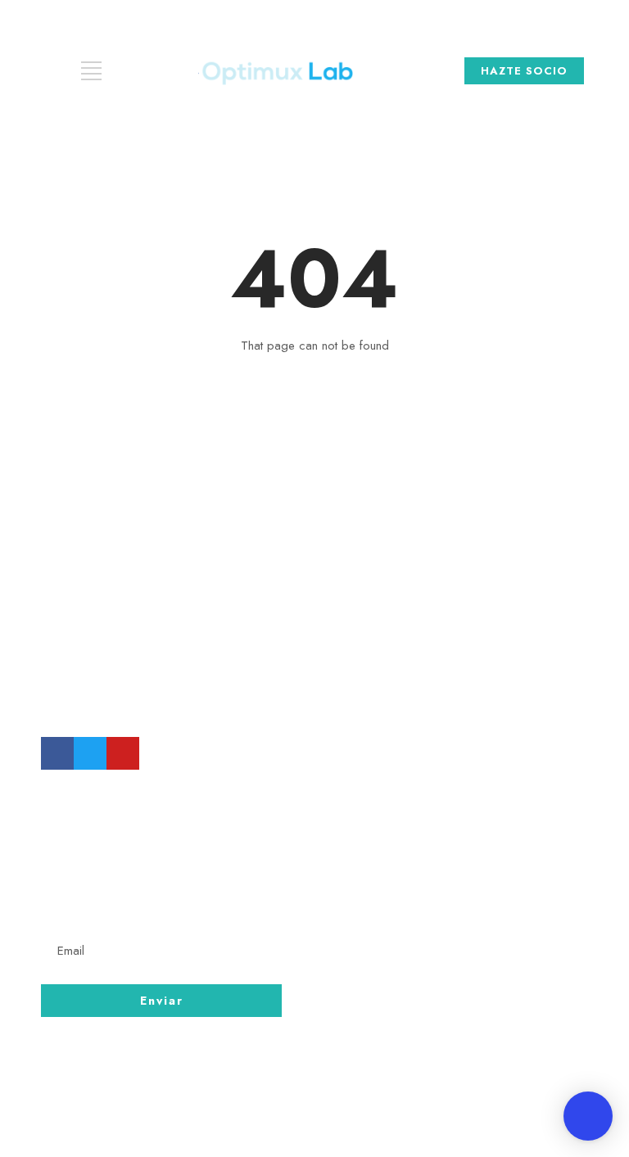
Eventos (376, 965)
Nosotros (381, 874)
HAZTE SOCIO (524, 71)
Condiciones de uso (421, 935)
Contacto (382, 905)
